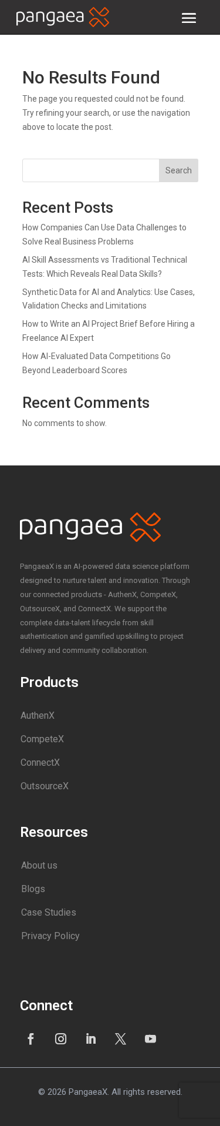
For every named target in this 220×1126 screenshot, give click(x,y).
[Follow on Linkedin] (91, 1038)
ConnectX (40, 762)
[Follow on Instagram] (61, 1038)
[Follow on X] (121, 1038)
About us (39, 865)
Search (178, 170)
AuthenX (38, 715)
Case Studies (48, 912)
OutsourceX (45, 786)
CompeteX (42, 739)
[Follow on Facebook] (31, 1038)
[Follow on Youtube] (151, 1038)
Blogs (33, 888)
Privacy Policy (50, 935)
